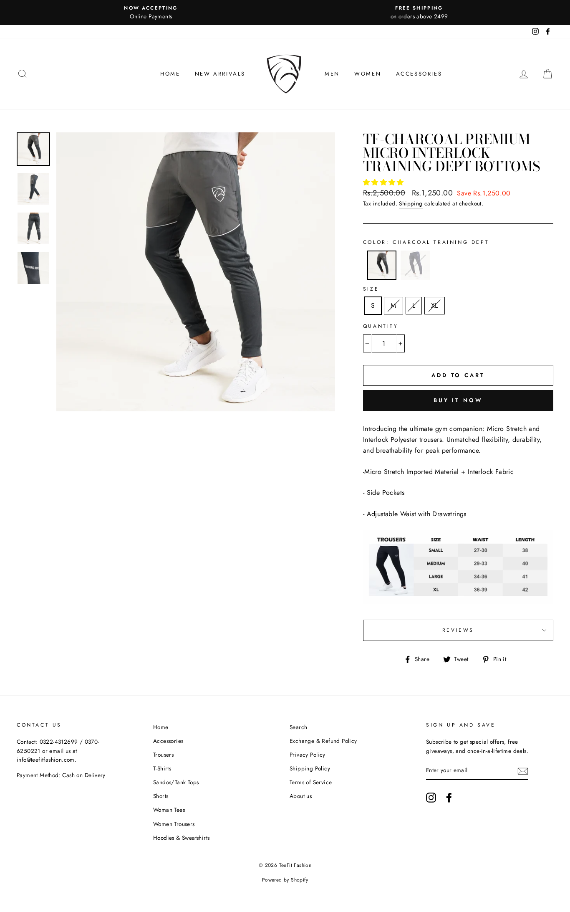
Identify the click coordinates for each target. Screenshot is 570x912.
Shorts (160, 796)
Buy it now (458, 400)
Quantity (380, 326)
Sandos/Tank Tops (176, 782)
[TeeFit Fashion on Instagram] (431, 798)
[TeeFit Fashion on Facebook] (449, 798)
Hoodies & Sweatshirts (181, 837)
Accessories (419, 74)
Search (298, 727)
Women (367, 74)
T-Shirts (162, 768)
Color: (426, 242)
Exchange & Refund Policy (323, 741)
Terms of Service (311, 782)
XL (434, 305)
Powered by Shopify (285, 880)
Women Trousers (174, 824)
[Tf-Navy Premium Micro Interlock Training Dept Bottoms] (415, 277)
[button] (384, 182)
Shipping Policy (310, 768)
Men (332, 74)
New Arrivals (220, 74)
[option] (151, 12)
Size (371, 289)
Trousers (163, 754)
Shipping (410, 203)
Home (170, 74)
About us (301, 796)
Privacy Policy (307, 754)
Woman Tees (169, 810)
